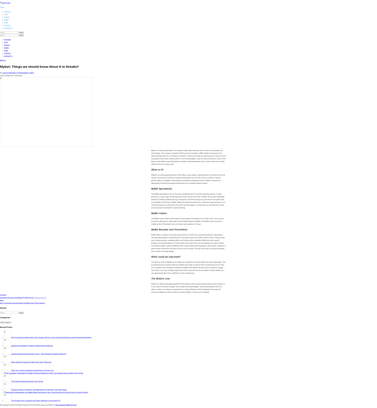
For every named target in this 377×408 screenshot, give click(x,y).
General (7, 17)
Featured (7, 12)
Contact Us (8, 28)
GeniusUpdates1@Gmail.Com (66, 405)
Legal (6, 23)
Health (6, 20)
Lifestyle (7, 25)
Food (6, 14)
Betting (3, 60)
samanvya (6, 73)
